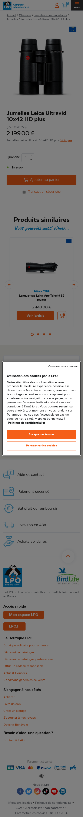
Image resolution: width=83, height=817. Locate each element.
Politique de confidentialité (27, 423)
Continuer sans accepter (63, 366)
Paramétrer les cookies (41, 445)
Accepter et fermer (41, 434)
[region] (41, 408)
